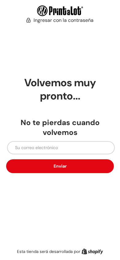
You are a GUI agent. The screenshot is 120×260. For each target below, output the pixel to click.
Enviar (60, 166)
